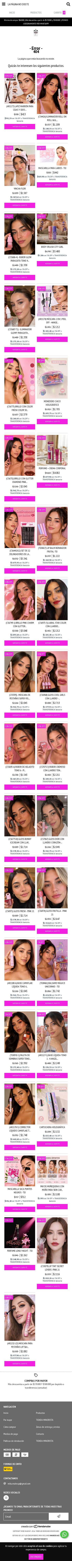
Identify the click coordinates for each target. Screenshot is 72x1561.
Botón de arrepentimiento (36, 1539)
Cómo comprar (9, 1426)
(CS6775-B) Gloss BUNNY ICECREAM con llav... (19, 840)
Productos (40, 1412)
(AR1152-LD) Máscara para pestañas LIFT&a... (20, 1345)
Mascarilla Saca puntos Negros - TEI (20, 1190)
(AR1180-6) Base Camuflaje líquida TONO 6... (20, 984)
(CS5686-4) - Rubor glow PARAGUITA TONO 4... (19, 259)
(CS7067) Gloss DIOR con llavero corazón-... (52, 840)
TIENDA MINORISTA (44, 1419)
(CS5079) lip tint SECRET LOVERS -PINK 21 (52, 1268)
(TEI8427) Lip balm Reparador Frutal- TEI (52, 549)
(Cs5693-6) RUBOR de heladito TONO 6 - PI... (19, 768)
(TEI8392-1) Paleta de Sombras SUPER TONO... (20, 1057)
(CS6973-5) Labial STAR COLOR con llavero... (52, 624)
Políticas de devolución (13, 1440)
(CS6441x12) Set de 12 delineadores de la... (19, 552)
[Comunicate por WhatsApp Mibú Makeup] (64, 1534)
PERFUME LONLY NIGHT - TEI (20, 1250)
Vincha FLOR (20, 188)
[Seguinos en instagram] (6, 1497)
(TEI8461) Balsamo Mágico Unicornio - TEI (52, 984)
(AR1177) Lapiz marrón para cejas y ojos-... (19, 108)
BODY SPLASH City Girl (52, 246)
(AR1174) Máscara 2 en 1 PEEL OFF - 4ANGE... (52, 320)
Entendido (36, 1556)
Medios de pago (10, 1433)
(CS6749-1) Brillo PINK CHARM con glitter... (20, 624)
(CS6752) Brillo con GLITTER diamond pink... (19, 480)
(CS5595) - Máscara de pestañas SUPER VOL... (19, 696)
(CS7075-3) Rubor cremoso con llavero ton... (52, 768)
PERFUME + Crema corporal (52, 468)
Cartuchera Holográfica (52, 1127)
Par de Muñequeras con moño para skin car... (52, 1188)
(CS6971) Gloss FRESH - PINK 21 (19, 911)
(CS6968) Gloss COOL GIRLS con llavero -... (52, 696)
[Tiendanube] (36, 1528)
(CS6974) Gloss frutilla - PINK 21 (52, 912)
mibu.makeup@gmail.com (19, 1483)
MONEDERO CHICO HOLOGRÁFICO (52, 403)
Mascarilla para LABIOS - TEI (52, 168)
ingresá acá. (55, 1535)
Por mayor (7, 1419)
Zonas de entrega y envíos (48, 1426)
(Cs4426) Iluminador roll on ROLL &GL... (52, 118)
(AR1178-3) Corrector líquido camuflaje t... (19, 1129)
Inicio (5, 1412)
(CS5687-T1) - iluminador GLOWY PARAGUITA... (20, 331)
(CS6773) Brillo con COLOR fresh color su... (20, 408)
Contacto (40, 1433)
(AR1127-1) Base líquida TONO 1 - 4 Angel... (52, 1057)
